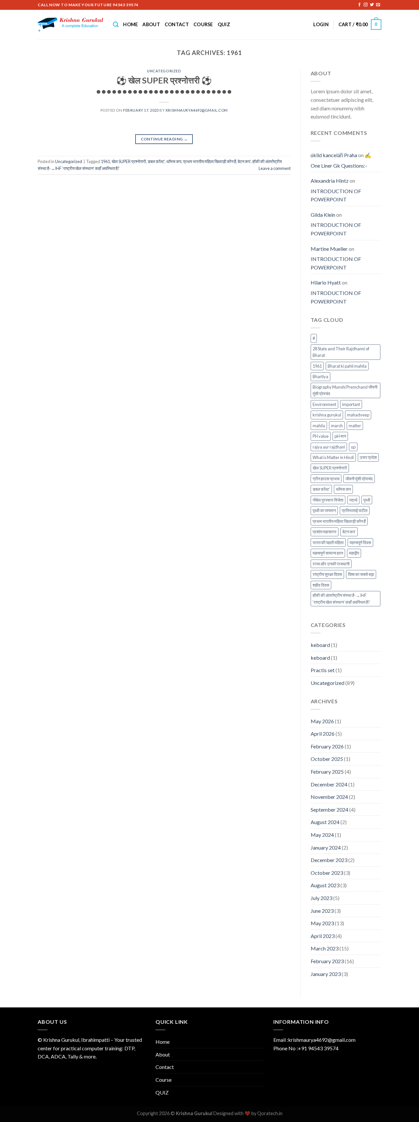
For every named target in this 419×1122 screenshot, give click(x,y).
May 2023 (322, 923)
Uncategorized (164, 71)
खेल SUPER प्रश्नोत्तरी (129, 161)
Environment (324, 404)
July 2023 (321, 898)
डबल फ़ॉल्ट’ (156, 161)
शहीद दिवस (321, 585)
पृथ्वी (366, 500)
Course (203, 24)
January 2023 (326, 974)
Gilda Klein (323, 215)
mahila (319, 425)
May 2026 (322, 721)
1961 (105, 161)
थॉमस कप (173, 161)
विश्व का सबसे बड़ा (361, 574)
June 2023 (322, 911)
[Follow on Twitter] (372, 5)
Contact (177, 24)
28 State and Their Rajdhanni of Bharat (341, 352)
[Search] (115, 24)
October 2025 (327, 759)
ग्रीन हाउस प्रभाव (326, 478)
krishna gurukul (327, 414)
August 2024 (325, 822)
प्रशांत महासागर (325, 531)
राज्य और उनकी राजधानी (331, 563)
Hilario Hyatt (326, 282)
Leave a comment (275, 168)
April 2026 (323, 733)
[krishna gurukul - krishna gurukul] (70, 24)
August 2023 (325, 885)
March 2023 (324, 948)
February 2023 (327, 961)
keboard (320, 645)
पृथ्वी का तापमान (324, 510)
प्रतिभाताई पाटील (355, 510)
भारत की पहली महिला (328, 542)
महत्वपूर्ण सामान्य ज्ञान (328, 553)
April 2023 (323, 936)
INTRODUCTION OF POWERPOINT (336, 195)
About (151, 24)
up (353, 447)
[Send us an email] (378, 5)
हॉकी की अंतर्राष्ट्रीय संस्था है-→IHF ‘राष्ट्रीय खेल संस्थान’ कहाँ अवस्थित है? (341, 598)
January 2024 (326, 847)
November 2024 (329, 797)
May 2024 (322, 835)
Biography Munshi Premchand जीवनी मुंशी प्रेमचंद (345, 390)
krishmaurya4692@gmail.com (197, 110)
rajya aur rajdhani (329, 447)
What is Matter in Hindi (333, 457)
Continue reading (164, 139)
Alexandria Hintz (330, 180)
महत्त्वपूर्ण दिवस (360, 542)
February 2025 (327, 771)
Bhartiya (320, 376)
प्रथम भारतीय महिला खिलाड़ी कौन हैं (209, 161)
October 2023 (327, 873)
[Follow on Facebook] (359, 5)
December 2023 (329, 860)
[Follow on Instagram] (366, 5)
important (351, 404)
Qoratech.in (269, 1113)
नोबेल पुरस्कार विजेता (328, 500)
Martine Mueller (329, 249)
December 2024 (329, 784)
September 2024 (329, 809)
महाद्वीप (354, 553)
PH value (321, 436)
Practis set (323, 670)
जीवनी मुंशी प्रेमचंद (359, 478)
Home (130, 24)
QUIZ (224, 24)
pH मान (340, 436)
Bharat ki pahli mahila (347, 366)
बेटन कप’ (244, 161)
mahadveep (358, 414)
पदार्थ (353, 500)
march (337, 425)
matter (355, 425)
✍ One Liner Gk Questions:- (341, 160)
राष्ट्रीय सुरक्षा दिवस (327, 574)
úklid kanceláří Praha (334, 155)
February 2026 (327, 746)
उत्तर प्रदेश (368, 457)
